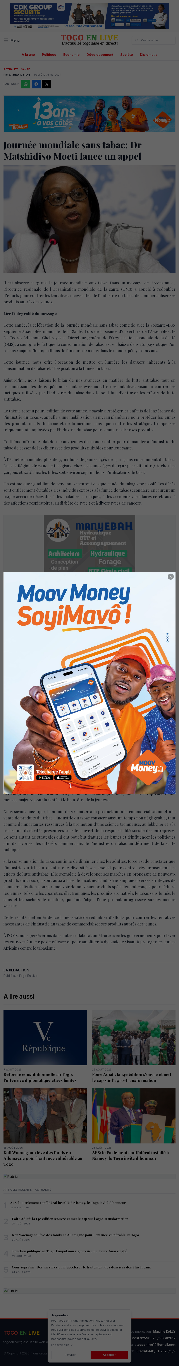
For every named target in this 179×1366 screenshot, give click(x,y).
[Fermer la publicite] (171, 577)
